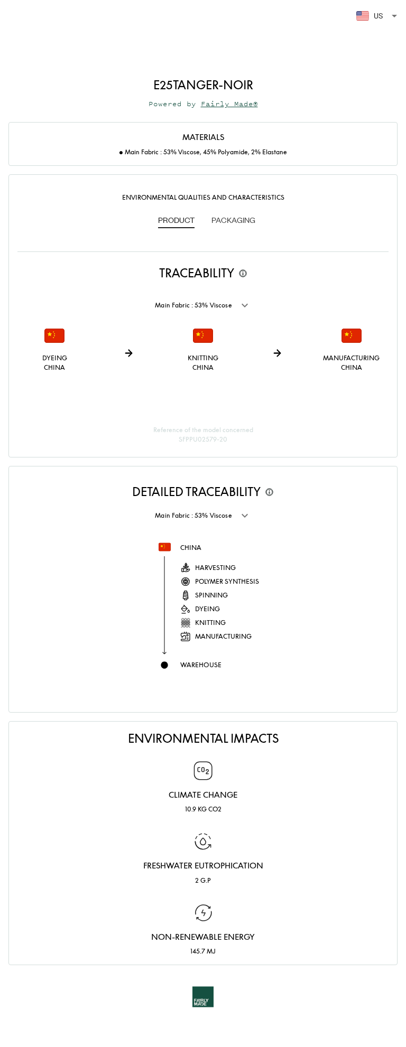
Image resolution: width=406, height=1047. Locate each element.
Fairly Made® (229, 103)
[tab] (176, 220)
